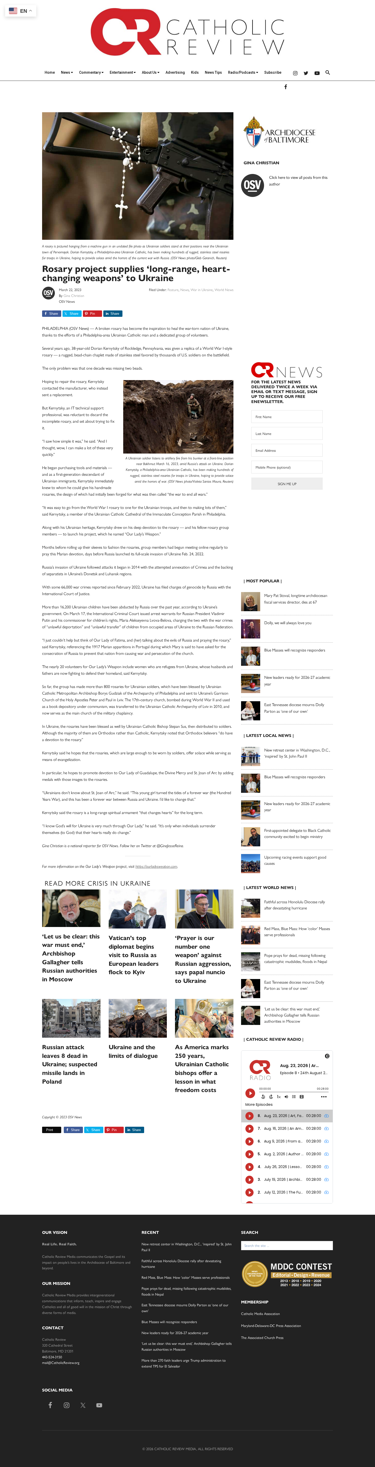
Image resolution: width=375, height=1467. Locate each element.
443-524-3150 (52, 1356)
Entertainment (122, 72)
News (66, 72)
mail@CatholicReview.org (60, 1362)
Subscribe (272, 72)
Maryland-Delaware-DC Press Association (271, 1325)
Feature (173, 289)
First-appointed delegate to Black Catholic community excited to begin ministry (297, 833)
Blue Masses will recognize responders (295, 650)
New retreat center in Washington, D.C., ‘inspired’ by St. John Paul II (297, 753)
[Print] (44, 1130)
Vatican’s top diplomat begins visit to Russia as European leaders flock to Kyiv (134, 955)
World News (224, 289)
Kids (195, 72)
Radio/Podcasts (242, 72)
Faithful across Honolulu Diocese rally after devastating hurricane (294, 905)
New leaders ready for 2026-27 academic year (175, 1332)
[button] (328, 73)
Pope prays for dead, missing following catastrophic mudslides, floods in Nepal (295, 958)
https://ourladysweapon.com (156, 866)
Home (50, 72)
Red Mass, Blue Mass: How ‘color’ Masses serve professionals (186, 1277)
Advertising (175, 72)
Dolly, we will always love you (287, 622)
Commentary (90, 72)
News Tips (213, 72)
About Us (149, 72)
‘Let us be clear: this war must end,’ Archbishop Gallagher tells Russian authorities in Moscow (292, 1015)
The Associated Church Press (262, 1337)
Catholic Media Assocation (260, 1313)
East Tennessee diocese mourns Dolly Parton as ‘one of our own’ (294, 985)
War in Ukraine (202, 289)
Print (49, 1130)
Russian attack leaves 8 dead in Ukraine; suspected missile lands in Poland (69, 1064)
